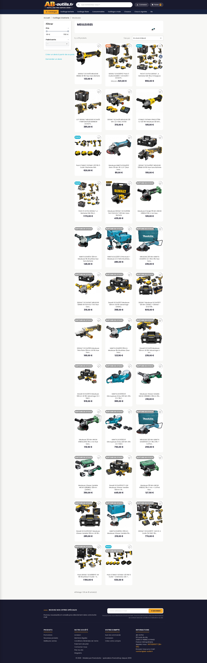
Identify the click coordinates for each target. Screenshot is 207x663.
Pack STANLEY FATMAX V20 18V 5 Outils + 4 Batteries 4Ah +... (119, 576)
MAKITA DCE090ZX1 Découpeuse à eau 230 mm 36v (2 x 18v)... (119, 396)
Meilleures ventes (50, 641)
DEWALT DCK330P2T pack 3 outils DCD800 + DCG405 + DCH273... (119, 76)
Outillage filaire (83, 12)
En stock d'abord (147, 38)
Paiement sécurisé (81, 644)
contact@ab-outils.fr (144, 651)
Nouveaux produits (51, 638)
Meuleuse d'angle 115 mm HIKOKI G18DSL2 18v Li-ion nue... (150, 212)
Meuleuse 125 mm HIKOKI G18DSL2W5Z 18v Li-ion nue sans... (88, 442)
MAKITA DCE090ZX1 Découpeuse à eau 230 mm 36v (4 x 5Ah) (119, 442)
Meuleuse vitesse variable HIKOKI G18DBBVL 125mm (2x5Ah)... (88, 487)
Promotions (48, 635)
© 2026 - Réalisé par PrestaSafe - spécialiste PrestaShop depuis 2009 (103, 658)
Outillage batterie (67, 12)
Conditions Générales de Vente (86, 641)
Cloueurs (127, 12)
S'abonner (156, 611)
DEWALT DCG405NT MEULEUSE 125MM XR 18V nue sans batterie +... (149, 167)
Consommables (98, 12)
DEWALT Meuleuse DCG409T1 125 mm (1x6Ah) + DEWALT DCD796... (150, 304)
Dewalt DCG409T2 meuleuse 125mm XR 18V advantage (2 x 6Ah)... (88, 396)
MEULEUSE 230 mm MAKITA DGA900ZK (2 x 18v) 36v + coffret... (149, 442)
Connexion (109, 638)
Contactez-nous (80, 647)
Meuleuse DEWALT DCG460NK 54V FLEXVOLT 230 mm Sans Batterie (119, 213)
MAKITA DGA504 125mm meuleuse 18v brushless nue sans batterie (88, 259)
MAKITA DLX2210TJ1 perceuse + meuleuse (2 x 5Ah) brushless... (118, 258)
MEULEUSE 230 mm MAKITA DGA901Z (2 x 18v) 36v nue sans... (149, 259)
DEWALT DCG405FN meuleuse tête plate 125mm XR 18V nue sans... (88, 350)
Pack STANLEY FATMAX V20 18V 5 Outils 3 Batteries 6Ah (88, 166)
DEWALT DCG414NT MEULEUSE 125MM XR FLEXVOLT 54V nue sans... (88, 304)
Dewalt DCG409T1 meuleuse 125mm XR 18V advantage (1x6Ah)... (118, 304)
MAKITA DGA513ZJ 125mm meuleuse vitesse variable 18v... (118, 532)
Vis (151, 12)
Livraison (77, 635)
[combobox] (106, 4)
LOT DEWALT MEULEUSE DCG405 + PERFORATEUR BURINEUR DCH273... (88, 121)
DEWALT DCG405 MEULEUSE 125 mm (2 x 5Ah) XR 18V (118, 120)
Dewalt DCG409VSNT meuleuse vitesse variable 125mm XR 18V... (88, 532)
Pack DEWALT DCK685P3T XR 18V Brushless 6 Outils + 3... (88, 576)
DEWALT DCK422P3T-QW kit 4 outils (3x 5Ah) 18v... (149, 532)
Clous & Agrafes (140, 12)
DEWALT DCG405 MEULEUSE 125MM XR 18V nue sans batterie (88, 75)
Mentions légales (80, 638)
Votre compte (112, 630)
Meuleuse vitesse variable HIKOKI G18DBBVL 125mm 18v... (149, 395)
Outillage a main (114, 12)
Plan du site (78, 650)
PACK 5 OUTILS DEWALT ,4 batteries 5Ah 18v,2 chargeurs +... (150, 76)
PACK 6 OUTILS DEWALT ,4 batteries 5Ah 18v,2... (88, 212)
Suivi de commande (113, 635)
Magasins (78, 653)
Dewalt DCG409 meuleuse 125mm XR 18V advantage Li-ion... (149, 350)
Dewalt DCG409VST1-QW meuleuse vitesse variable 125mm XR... (119, 487)
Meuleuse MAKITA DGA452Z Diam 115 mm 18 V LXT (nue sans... (119, 167)
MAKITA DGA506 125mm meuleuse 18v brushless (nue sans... (118, 350)
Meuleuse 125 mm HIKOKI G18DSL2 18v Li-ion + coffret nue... (149, 487)
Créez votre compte (113, 641)
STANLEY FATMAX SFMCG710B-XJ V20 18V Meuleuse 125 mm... (149, 120)
